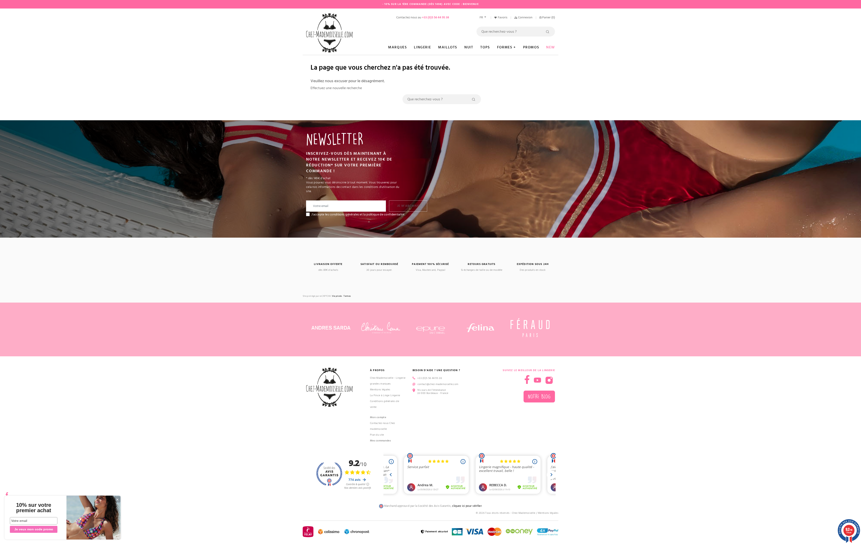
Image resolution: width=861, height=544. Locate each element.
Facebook (6, 493)
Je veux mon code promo (33, 529)
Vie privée (337, 296)
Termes (347, 296)
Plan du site (377, 435)
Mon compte (378, 417)
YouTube (537, 380)
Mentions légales (380, 389)
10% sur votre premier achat (33, 507)
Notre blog (539, 396)
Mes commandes (380, 441)
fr (482, 17)
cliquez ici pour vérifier (467, 506)
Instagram (549, 380)
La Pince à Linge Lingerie (385, 395)
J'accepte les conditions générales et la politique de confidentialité (357, 214)
